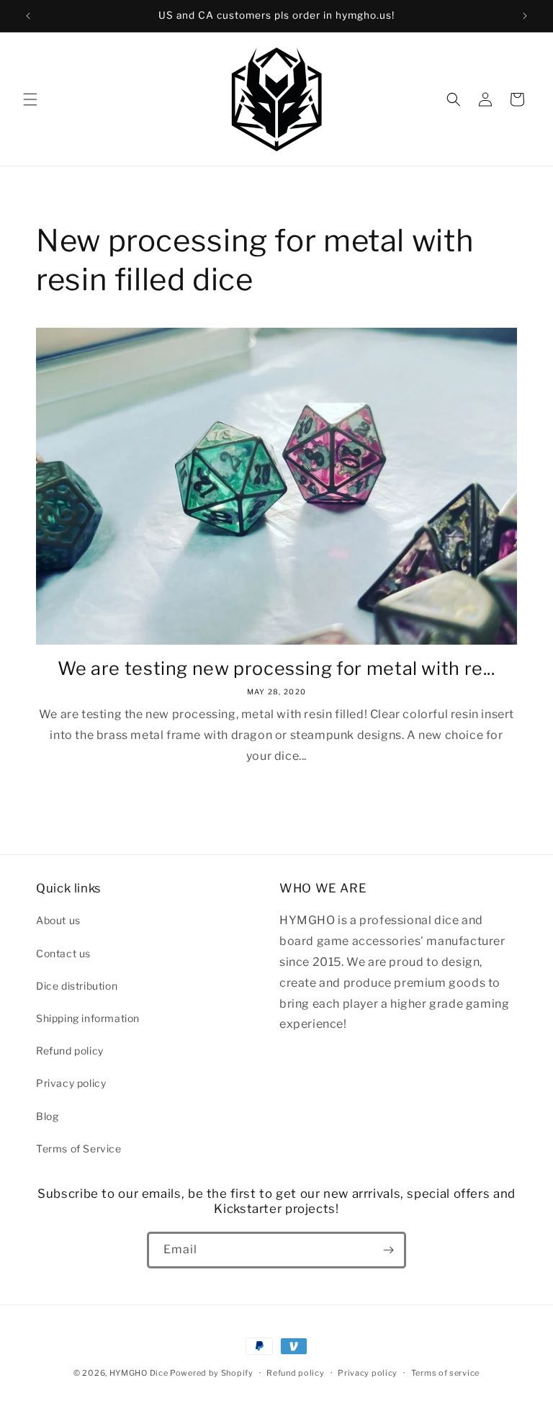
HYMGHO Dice (139, 1373)
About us (58, 920)
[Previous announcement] (28, 16)
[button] (30, 99)
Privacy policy (71, 1083)
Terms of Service (79, 1148)
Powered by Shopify (211, 1373)
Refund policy (70, 1050)
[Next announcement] (525, 16)
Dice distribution (76, 986)
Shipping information (88, 1018)
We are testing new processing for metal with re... (276, 668)
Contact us (63, 953)
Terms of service (445, 1373)
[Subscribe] (388, 1250)
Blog (47, 1116)
